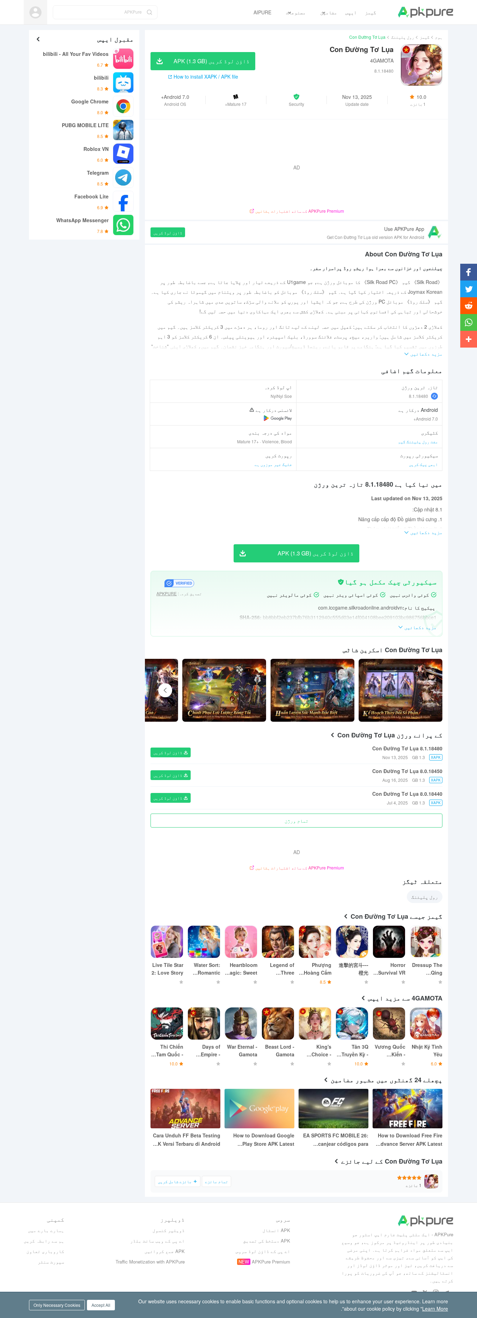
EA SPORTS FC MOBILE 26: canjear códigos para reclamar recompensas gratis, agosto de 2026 (335, 1140)
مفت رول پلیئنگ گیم (418, 441)
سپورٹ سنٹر (51, 1261)
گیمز (425, 37)
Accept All (100, 1305)
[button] (296, 100)
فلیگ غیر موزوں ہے (273, 464)
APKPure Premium (271, 1261)
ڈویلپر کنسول (169, 1230)
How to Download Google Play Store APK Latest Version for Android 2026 (263, 1140)
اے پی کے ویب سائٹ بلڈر (157, 1240)
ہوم (438, 37)
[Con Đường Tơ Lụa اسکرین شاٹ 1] (312, 690)
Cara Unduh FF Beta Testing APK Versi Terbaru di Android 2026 (185, 1140)
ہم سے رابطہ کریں (44, 1240)
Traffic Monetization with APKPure (150, 1261)
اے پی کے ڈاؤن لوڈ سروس (263, 1251)
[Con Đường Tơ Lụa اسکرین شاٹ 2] (224, 690)
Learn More (435, 1308)
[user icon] (35, 12)
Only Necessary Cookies (57, 1305)
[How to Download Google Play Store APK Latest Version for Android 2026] (259, 1108)
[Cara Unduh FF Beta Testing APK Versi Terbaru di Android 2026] (185, 1108)
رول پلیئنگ (402, 37)
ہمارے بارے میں (46, 1230)
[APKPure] (425, 12)
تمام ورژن (296, 820)
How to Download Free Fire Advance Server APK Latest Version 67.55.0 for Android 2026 (409, 1140)
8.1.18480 (418, 396)
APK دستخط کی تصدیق (266, 1240)
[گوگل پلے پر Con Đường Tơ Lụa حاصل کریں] (278, 418)
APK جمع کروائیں (165, 1251)
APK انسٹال (276, 1230)
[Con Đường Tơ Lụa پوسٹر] (400, 690)
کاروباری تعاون (45, 1251)
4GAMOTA (382, 60)
